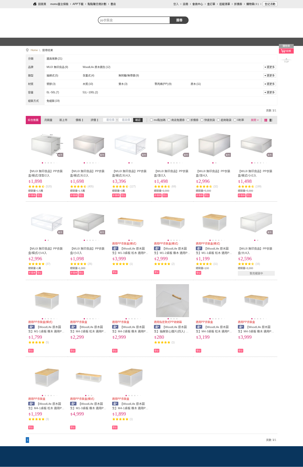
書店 (113, 4)
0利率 (240, 119)
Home (34, 50)
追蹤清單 (224, 4)
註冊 (185, 4)
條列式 (272, 120)
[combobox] (134, 20)
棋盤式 (266, 120)
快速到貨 (209, 119)
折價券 (238, 4)
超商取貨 (226, 119)
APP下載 (78, 4)
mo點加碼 (160, 119)
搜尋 (179, 20)
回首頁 (42, 4)
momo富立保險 (59, 4)
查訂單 (211, 4)
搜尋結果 (47, 50)
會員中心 (197, 4)
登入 (176, 4)
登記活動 (270, 4)
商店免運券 (178, 119)
